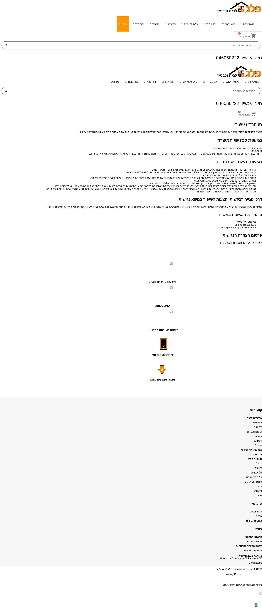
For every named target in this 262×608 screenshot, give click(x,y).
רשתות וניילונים (253, 481)
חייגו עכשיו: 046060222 (239, 57)
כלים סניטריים (191, 24)
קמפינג (258, 441)
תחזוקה (258, 427)
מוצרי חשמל (229, 24)
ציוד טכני (156, 24)
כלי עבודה (210, 24)
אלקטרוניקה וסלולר (251, 450)
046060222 (245, 555)
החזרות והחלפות (253, 550)
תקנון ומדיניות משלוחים (249, 546)
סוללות (258, 491)
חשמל (258, 445)
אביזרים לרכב (254, 418)
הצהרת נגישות (254, 520)
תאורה (258, 468)
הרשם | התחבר (253, 537)
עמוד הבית (256, 511)
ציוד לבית (139, 24)
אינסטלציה (248, 24)
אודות (259, 516)
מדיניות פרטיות (253, 541)
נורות (259, 495)
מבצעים (123, 24)
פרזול (259, 463)
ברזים (259, 486)
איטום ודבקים (254, 431)
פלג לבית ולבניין (223, 569)
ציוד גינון (172, 24)
